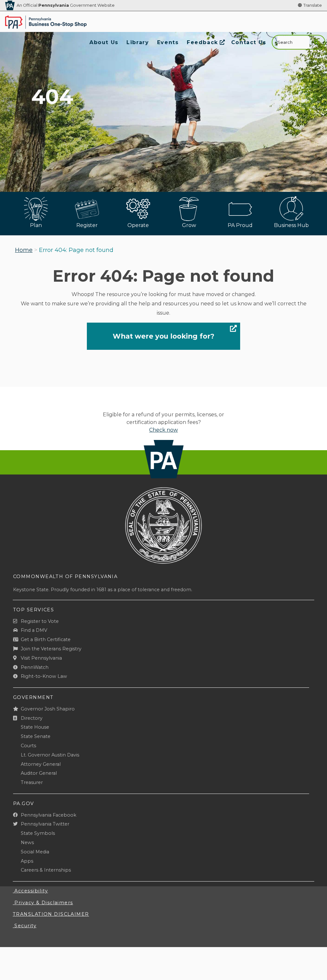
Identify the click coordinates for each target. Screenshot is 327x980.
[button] (316, 42)
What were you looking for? (163, 336)
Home (24, 250)
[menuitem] (103, 42)
